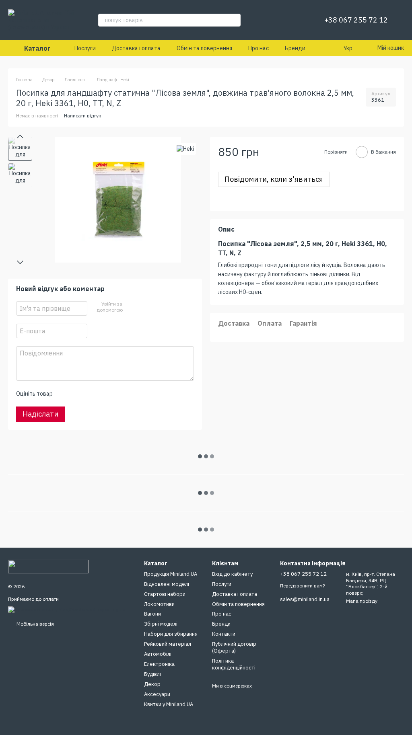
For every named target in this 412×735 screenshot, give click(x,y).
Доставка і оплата (136, 48)
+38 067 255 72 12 (356, 20)
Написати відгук (82, 116)
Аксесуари (157, 694)
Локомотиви (159, 604)
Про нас (258, 48)
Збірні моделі (160, 623)
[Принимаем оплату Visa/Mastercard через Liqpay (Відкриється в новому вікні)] (66, 609)
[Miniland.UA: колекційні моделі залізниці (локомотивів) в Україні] (48, 566)
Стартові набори (164, 594)
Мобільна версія (34, 624)
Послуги (85, 48)
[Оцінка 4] (104, 393)
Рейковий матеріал (167, 644)
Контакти (223, 633)
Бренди (295, 48)
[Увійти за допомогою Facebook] (131, 307)
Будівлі (152, 674)
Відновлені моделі (166, 584)
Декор (152, 684)
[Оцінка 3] (91, 393)
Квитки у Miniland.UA (168, 704)
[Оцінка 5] (117, 393)
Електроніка (159, 664)
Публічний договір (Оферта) (234, 647)
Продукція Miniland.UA (170, 574)
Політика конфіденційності (233, 664)
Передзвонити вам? (302, 586)
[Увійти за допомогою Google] (143, 307)
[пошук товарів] (234, 20)
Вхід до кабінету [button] (232, 574)
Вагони (152, 613)
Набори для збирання (171, 633)
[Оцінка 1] (65, 393)
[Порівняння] (277, 20)
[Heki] (185, 148)
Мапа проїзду (361, 601)
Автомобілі (157, 654)
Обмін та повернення (204, 48)
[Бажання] (298, 20)
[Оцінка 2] (78, 393)
